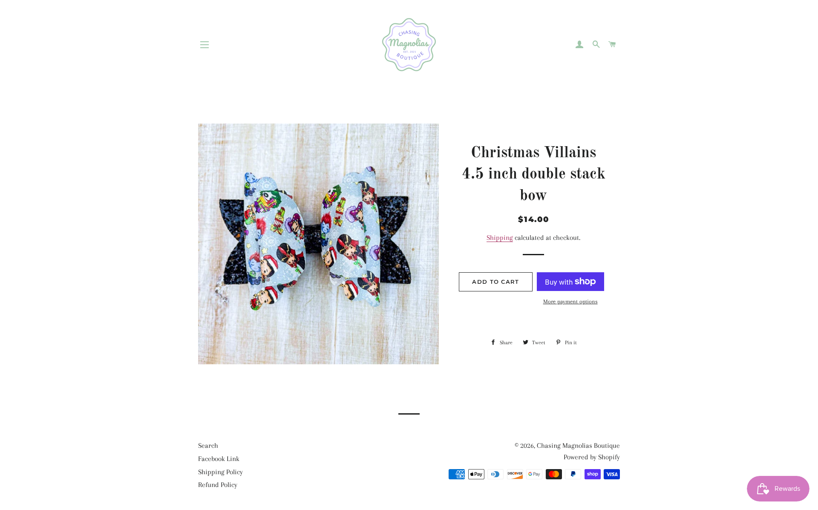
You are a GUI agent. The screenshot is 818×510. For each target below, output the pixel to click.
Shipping (500, 237)
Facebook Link (218, 459)
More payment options (570, 301)
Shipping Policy (220, 472)
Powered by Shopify (592, 457)
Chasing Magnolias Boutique (578, 445)
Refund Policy (217, 485)
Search (208, 445)
